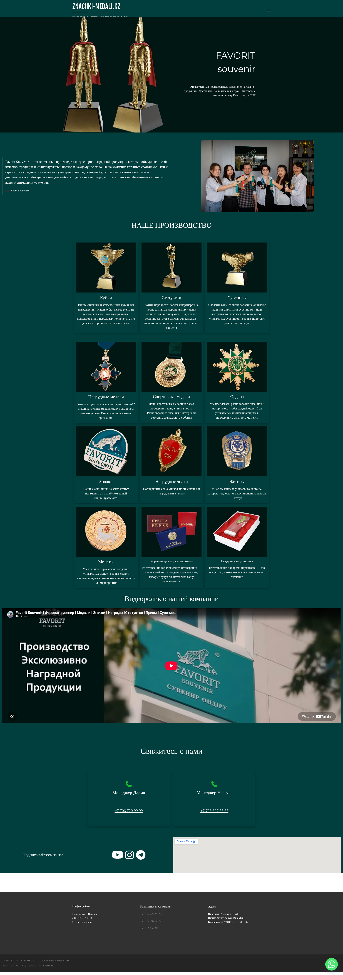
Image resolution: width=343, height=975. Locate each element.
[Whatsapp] (331, 964)
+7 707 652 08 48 (151, 927)
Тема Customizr (44, 965)
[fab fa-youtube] (117, 857)
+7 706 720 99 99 (129, 810)
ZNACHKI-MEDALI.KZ (27, 960)
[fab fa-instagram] (129, 857)
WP (17, 965)
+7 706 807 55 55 (214, 810)
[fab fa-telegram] (140, 857)
